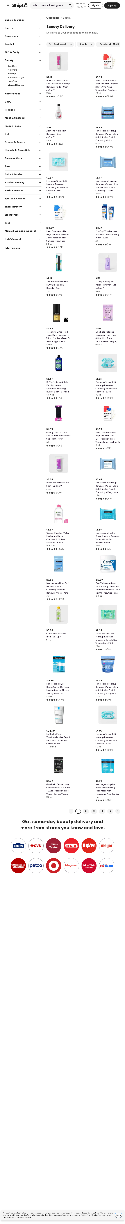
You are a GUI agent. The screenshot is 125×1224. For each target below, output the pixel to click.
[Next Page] (117, 811)
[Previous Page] (71, 811)
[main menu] (8, 5)
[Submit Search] (70, 5)
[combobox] (48, 5)
